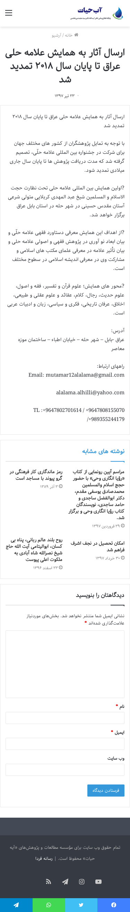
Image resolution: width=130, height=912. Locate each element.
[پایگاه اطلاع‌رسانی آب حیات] (97, 13)
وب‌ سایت (115, 758)
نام (120, 706)
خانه (69, 35)
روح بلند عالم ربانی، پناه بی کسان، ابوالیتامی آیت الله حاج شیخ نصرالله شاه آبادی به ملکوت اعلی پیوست (34, 550)
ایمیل (117, 732)
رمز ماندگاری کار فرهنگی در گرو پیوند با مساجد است (35, 475)
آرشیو (56, 35)
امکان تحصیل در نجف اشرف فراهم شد (97, 546)
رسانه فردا (44, 858)
